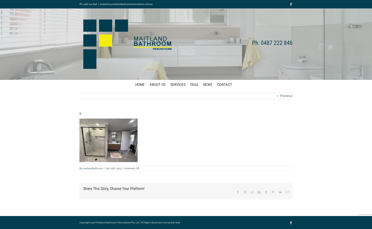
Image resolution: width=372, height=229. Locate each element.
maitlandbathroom (93, 168)
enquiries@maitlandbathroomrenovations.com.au (126, 4)
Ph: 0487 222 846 (88, 4)
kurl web (175, 222)
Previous (286, 96)
